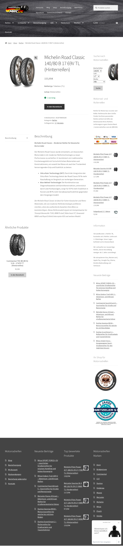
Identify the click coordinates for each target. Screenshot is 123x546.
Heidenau (100, 488)
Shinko (99, 516)
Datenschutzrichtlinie (54, 13)
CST (98, 479)
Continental (102, 474)
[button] (36, 58)
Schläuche (22, 23)
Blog (48, 7)
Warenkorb (40, 13)
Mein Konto (78, 7)
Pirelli (99, 511)
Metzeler (100, 497)
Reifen (7, 23)
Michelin (60, 123)
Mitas (99, 506)
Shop (55, 7)
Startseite (39, 7)
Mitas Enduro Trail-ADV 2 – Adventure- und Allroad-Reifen (106, 296)
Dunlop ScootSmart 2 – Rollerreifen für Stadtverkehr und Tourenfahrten (107, 334)
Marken (77, 23)
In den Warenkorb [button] (17, 275)
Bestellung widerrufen (17, 479)
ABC (52, 23)
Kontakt (68, 13)
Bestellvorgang (65, 7)
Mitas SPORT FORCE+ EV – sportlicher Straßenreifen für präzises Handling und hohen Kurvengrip (106, 286)
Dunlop (100, 483)
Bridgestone (102, 469)
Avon (99, 465)
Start (9, 43)
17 (55, 123)
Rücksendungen (14, 474)
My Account (13, 469)
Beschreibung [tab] (10, 138)
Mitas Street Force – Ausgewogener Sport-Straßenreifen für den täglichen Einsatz (104, 344)
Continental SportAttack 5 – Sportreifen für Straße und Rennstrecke (106, 305)
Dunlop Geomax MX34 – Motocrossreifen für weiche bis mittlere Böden (106, 325)
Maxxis (99, 492)
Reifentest (65, 23)
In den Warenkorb (54, 106)
